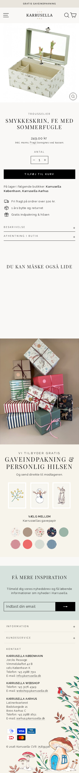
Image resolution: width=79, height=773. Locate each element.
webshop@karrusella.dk (32, 690)
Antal (39, 151)
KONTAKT (13, 649)
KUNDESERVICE (18, 637)
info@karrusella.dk (28, 675)
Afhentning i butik (21, 236)
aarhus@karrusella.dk (30, 718)
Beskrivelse (14, 227)
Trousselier (39, 114)
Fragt (33, 142)
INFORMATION (17, 626)
